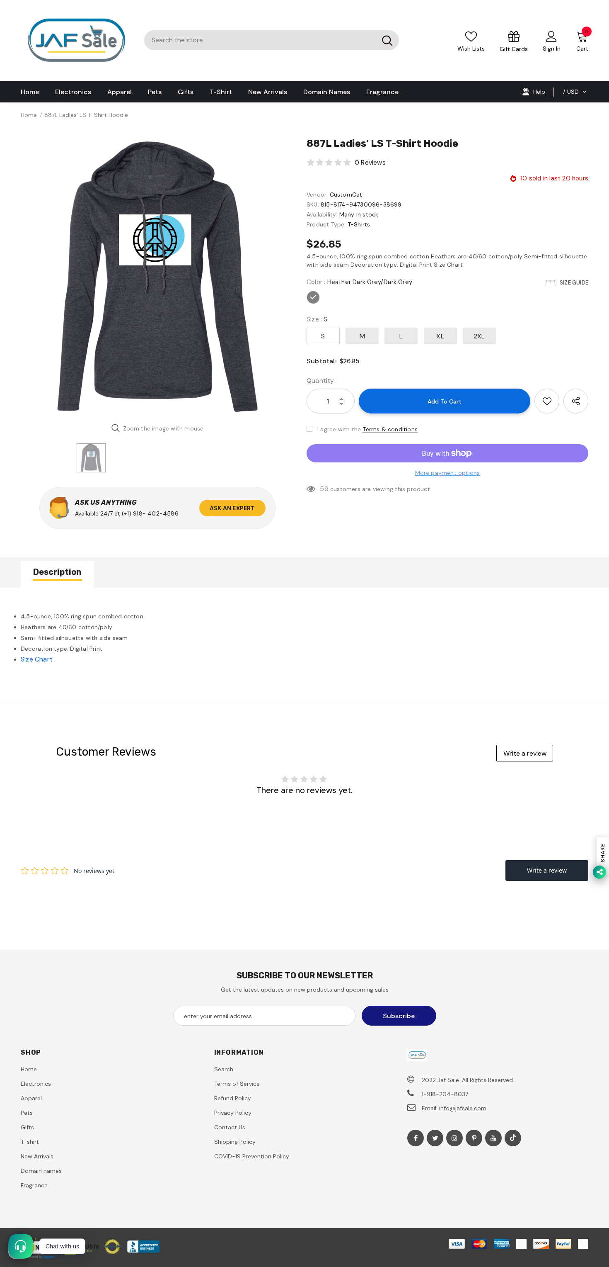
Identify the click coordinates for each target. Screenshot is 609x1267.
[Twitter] (435, 1138)
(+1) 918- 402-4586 (150, 513)
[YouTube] (493, 1138)
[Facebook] (415, 1138)
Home (29, 115)
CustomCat (346, 194)
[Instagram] (454, 1138)
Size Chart (37, 659)
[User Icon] (551, 36)
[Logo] (76, 40)
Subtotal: (321, 361)
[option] (157, 276)
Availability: (322, 214)
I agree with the (339, 429)
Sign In (552, 48)
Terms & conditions (390, 429)
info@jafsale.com (462, 1108)
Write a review (524, 753)
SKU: (313, 204)
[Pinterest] (474, 1138)
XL (440, 336)
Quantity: (321, 380)
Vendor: (317, 194)
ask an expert (232, 508)
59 (324, 488)
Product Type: (326, 224)
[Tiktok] (513, 1138)
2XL (479, 336)
